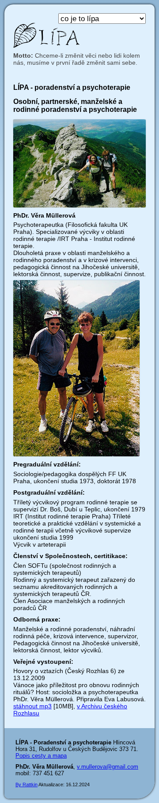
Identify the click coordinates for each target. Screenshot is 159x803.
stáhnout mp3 (32, 706)
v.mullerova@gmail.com (107, 766)
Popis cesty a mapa (41, 755)
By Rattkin (26, 784)
